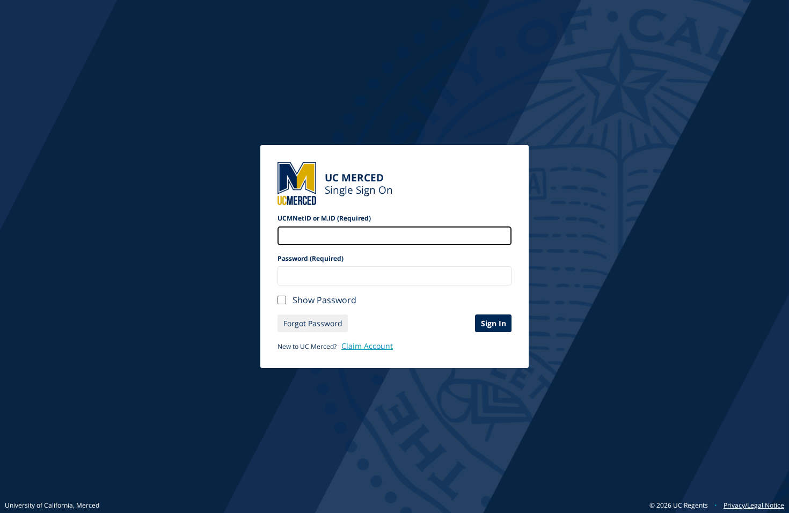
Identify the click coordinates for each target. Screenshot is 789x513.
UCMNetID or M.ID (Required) (324, 218)
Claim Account (367, 346)
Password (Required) (310, 258)
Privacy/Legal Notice (754, 505)
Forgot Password (312, 323)
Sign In (493, 323)
